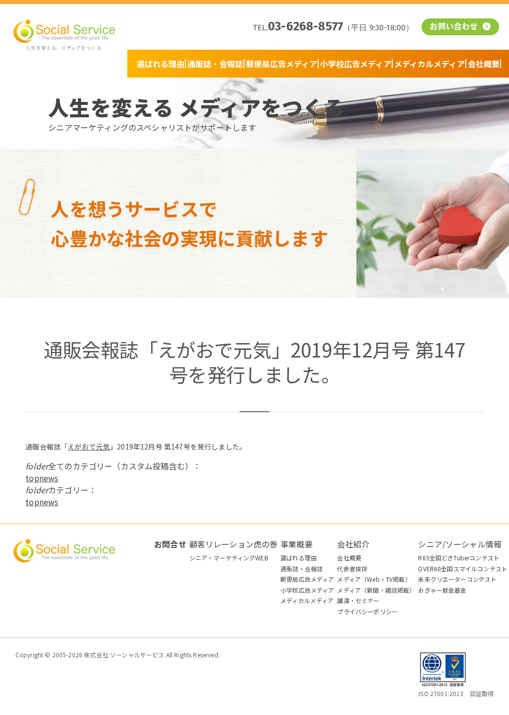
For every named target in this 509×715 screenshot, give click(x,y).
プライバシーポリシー (367, 611)
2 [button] (422, 289)
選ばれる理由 (160, 64)
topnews (41, 478)
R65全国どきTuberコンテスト (459, 557)
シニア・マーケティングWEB (228, 557)
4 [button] (442, 289)
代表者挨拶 (352, 568)
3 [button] (432, 289)
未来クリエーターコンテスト (457, 579)
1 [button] (413, 289)
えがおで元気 (89, 446)
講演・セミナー (358, 600)
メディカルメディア (429, 64)
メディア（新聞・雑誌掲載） (376, 590)
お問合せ (170, 544)
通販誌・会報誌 (215, 64)
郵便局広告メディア (281, 64)
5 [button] (452, 289)
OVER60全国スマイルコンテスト (463, 568)
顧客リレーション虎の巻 (233, 544)
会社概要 (484, 64)
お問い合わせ (454, 27)
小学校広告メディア (355, 64)
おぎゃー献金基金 (442, 590)
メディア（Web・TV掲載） (374, 579)
